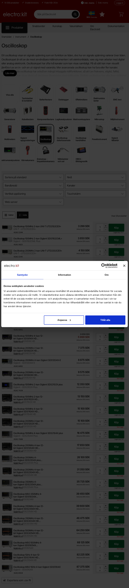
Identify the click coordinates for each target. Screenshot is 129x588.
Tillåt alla (105, 319)
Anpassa (62, 319)
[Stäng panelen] (124, 266)
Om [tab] (107, 274)
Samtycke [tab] (22, 274)
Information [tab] (64, 274)
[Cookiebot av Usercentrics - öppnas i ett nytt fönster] (103, 265)
